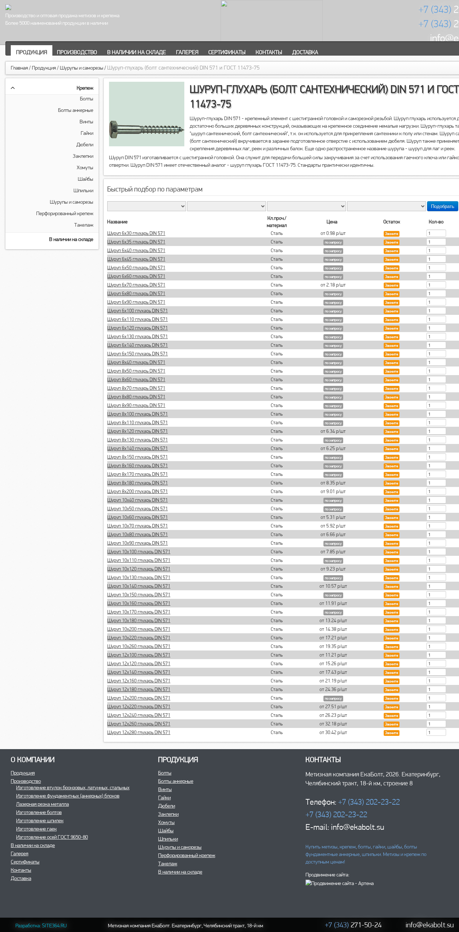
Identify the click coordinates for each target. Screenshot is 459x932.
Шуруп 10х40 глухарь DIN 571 (137, 500)
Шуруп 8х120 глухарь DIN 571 (137, 431)
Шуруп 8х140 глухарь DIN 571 (137, 448)
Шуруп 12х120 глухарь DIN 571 (138, 663)
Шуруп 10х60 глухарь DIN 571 (137, 517)
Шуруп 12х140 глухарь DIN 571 (138, 672)
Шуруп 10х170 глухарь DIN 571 (138, 612)
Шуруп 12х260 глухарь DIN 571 (138, 724)
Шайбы (85, 179)
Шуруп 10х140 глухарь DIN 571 (138, 586)
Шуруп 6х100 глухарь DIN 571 (137, 310)
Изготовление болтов (39, 812)
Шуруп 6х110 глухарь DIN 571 (137, 319)
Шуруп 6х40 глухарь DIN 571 (136, 250)
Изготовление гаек (36, 828)
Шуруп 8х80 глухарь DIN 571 (136, 396)
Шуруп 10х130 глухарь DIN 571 (138, 577)
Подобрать (442, 206)
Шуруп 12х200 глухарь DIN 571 (138, 698)
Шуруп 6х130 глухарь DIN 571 (137, 336)
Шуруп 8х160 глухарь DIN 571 (137, 465)
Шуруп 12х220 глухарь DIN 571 (138, 706)
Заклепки (83, 156)
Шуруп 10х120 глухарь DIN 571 (138, 569)
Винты (86, 121)
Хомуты (85, 167)
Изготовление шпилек (39, 820)
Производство (77, 52)
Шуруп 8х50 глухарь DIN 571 (136, 371)
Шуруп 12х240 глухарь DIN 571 (138, 715)
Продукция (31, 52)
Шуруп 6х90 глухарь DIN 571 (136, 302)
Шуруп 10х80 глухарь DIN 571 (137, 534)
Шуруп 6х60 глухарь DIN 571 (136, 276)
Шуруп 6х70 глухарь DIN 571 (136, 285)
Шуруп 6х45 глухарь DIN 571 (136, 259)
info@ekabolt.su (430, 924)
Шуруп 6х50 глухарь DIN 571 (136, 267)
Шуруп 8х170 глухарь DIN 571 (137, 474)
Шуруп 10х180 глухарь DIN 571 (138, 620)
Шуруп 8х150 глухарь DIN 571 (137, 457)
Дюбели (84, 144)
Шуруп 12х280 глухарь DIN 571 (138, 732)
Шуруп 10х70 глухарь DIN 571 (137, 526)
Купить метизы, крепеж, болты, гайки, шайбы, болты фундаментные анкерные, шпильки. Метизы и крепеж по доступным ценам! (366, 854)
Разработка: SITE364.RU (41, 925)
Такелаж (83, 225)
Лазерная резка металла (42, 804)
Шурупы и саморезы (81, 68)
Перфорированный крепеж (64, 213)
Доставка (305, 52)
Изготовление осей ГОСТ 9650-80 (52, 837)
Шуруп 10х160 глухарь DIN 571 (138, 603)
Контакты (269, 52)
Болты (86, 98)
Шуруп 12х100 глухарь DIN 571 (138, 655)
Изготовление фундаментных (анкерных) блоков (67, 796)
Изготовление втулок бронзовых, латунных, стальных (72, 787)
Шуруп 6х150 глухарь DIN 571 (137, 353)
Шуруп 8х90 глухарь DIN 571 (136, 405)
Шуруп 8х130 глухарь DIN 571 (137, 440)
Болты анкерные (75, 110)
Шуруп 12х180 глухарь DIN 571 (138, 689)
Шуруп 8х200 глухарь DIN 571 (137, 491)
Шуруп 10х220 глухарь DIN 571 (138, 637)
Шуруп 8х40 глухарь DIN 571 (136, 362)
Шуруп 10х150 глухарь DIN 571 (138, 594)
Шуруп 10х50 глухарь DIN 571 (137, 508)
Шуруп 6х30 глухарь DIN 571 (136, 233)
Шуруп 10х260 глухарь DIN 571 (138, 646)
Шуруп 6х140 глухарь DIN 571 (137, 345)
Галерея (187, 52)
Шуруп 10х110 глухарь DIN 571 (138, 560)
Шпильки (83, 190)
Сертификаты (227, 52)
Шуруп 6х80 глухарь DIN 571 (136, 293)
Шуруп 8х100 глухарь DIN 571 (137, 414)
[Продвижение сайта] (340, 883)
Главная (19, 68)
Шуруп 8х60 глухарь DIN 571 (136, 379)
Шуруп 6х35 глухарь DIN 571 (136, 242)
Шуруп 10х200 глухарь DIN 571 (138, 629)
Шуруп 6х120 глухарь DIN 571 (137, 328)
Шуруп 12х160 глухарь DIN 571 (138, 680)
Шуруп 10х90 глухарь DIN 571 (137, 543)
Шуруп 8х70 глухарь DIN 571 (136, 388)
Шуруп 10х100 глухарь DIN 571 (138, 551)
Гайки (87, 133)
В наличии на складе (136, 52)
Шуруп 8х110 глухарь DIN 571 (137, 422)
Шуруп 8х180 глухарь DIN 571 (137, 483)
